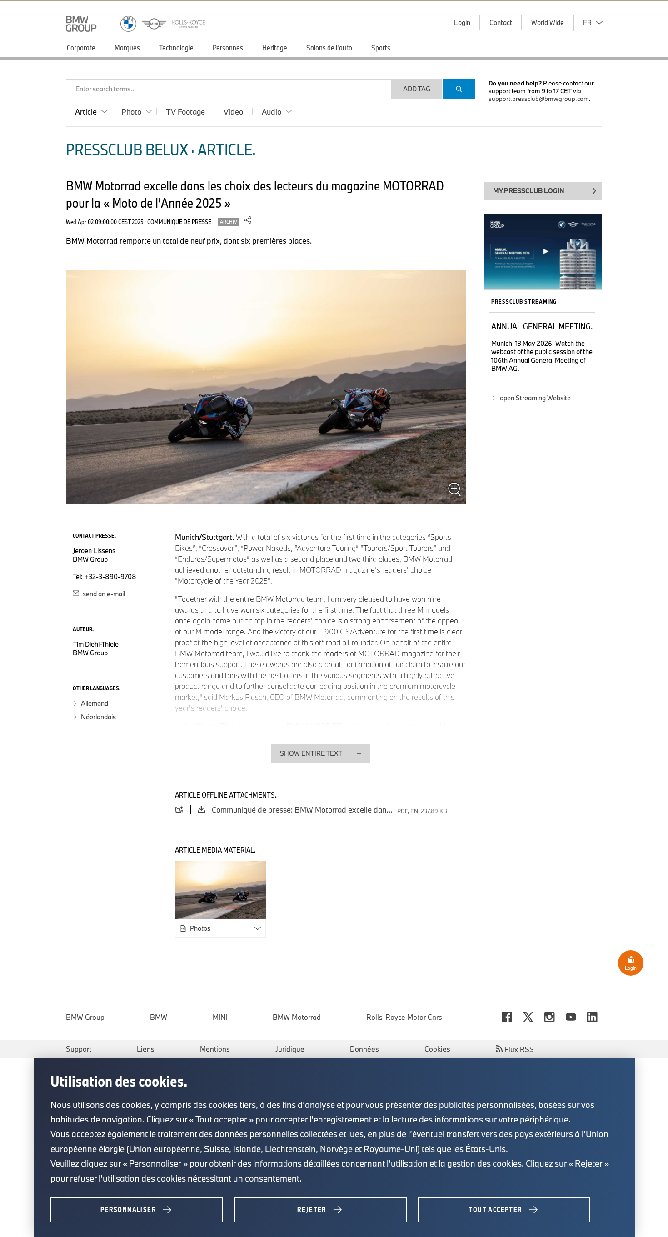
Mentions (215, 1048)
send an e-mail (103, 593)
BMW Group (85, 1017)
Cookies (437, 1048)
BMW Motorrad (297, 1017)
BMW (158, 1017)
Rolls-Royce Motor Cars (404, 1017)
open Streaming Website (535, 398)
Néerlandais (98, 717)
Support (78, 1048)
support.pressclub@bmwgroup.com (539, 99)
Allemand (94, 703)
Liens (146, 1048)
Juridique (289, 1048)
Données (364, 1048)
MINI (220, 1017)
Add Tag (416, 89)
